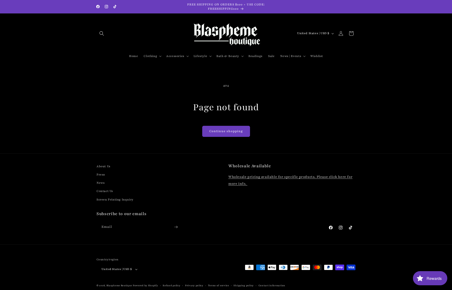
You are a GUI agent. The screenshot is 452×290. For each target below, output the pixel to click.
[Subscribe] (176, 227)
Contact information (271, 285)
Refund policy (171, 285)
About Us (103, 166)
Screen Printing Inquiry (115, 199)
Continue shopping (226, 131)
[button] (102, 33)
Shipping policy (244, 285)
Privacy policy (194, 285)
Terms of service (218, 285)
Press (101, 174)
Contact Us (105, 191)
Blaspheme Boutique (119, 285)
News (101, 183)
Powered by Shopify (145, 285)
